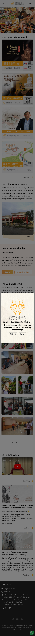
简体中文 (13, 334)
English (22, 334)
